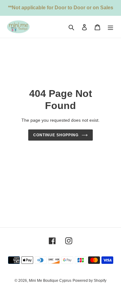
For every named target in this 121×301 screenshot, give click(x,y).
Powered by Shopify (89, 280)
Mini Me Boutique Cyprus (50, 280)
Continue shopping (55, 135)
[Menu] (110, 26)
